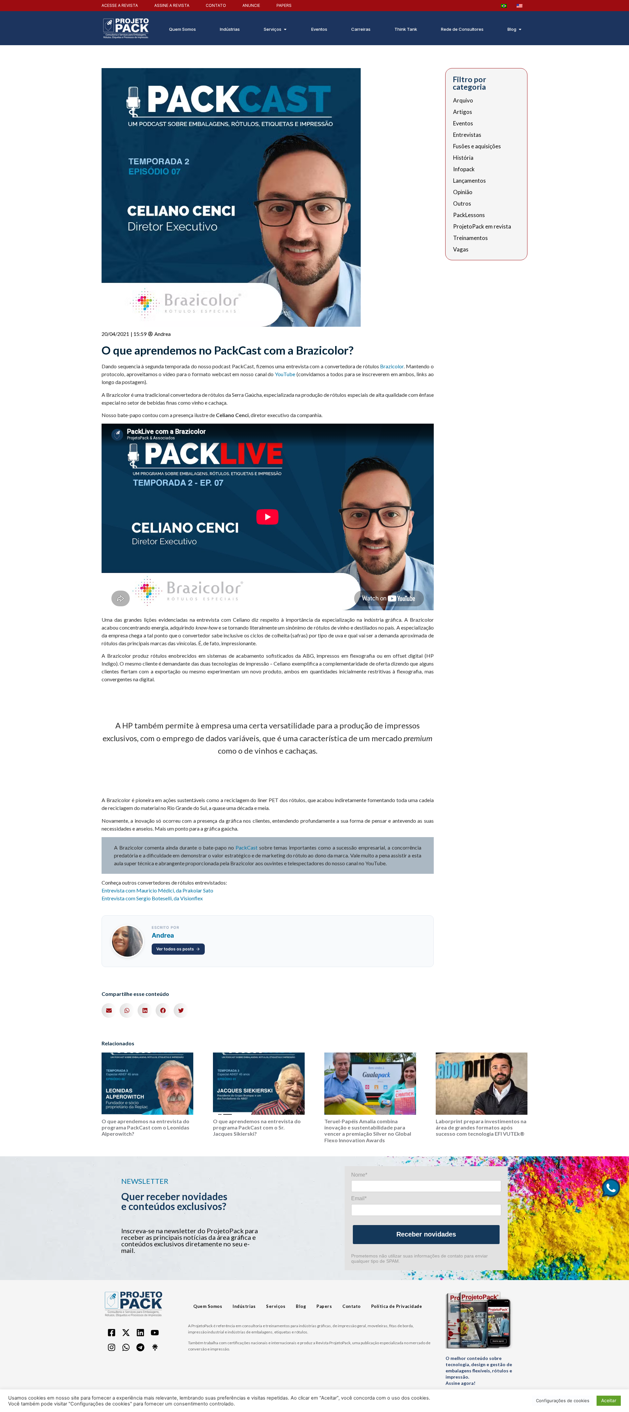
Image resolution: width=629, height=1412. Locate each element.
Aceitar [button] (608, 1400)
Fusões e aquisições (477, 146)
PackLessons (469, 215)
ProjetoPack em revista (482, 226)
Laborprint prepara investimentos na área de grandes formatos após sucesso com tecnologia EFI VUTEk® (481, 1127)
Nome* (359, 1175)
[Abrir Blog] (520, 29)
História (463, 158)
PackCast (246, 847)
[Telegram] (140, 1347)
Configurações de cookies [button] (562, 1400)
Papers (324, 1306)
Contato (351, 1306)
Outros (462, 203)
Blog (301, 1306)
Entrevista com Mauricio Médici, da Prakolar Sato (157, 890)
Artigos (462, 112)
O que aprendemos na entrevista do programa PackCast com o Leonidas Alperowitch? (145, 1127)
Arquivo (463, 100)
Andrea (163, 935)
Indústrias (244, 1306)
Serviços (275, 1306)
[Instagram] (111, 1347)
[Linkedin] (140, 1332)
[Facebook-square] (111, 1332)
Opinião (462, 192)
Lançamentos (469, 180)
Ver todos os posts (175, 948)
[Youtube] (154, 1332)
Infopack (464, 169)
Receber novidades (426, 1234)
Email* (359, 1198)
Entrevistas (467, 135)
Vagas (460, 249)
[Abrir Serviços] (285, 29)
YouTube (285, 374)
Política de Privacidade (396, 1306)
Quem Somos (207, 1306)
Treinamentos (470, 238)
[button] (109, 1010)
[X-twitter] (125, 1332)
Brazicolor (392, 366)
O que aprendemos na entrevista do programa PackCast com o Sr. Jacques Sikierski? (257, 1127)
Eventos (463, 123)
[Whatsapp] (125, 1347)
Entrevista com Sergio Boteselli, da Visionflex (152, 898)
